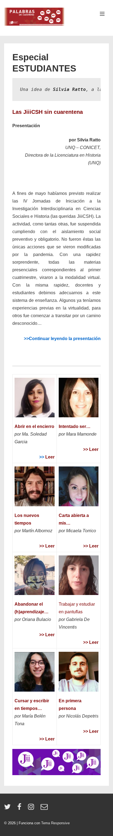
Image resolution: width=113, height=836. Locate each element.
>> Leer (47, 546)
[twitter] (8, 809)
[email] (45, 809)
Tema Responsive (55, 823)
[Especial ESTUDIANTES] (56, 773)
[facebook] (20, 809)
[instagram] (32, 809)
